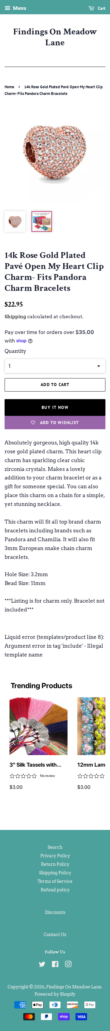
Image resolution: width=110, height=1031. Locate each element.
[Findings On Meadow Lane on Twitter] (42, 965)
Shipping (15, 316)
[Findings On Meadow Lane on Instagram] (68, 965)
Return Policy (55, 864)
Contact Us (55, 934)
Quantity (15, 351)
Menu (19, 8)
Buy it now (55, 407)
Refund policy (55, 890)
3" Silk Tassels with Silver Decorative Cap (36, 765)
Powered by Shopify (55, 994)
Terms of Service (55, 881)
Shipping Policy (55, 873)
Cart (101, 8)
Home (9, 86)
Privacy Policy (55, 856)
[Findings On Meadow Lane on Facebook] (55, 965)
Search (55, 847)
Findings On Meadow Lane (55, 37)
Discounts (55, 912)
